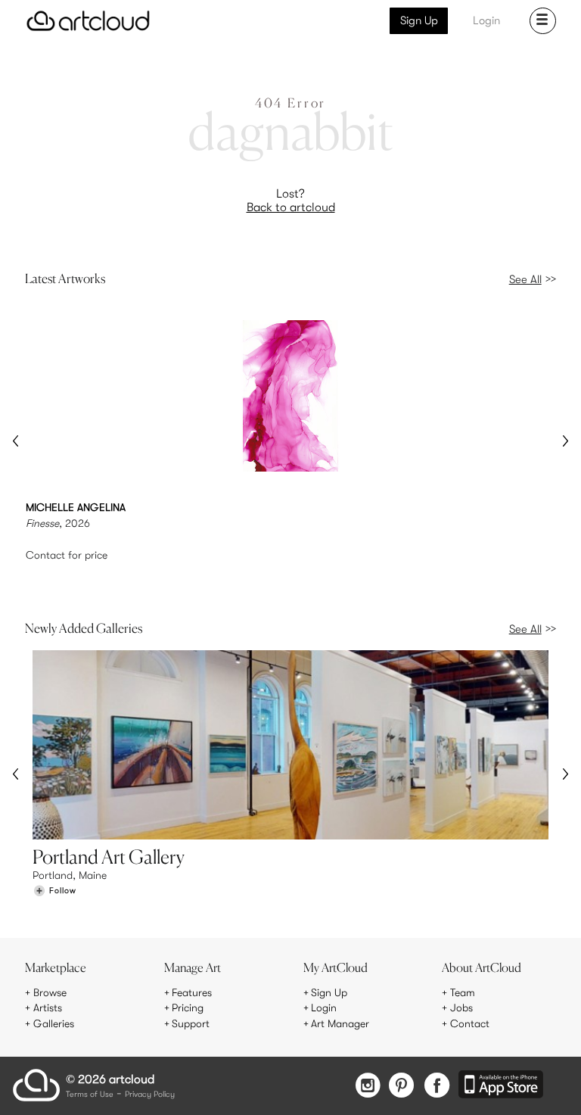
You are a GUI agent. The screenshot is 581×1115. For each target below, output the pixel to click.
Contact (469, 1023)
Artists (47, 1007)
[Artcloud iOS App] (500, 1085)
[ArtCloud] (88, 20)
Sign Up (419, 20)
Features (192, 992)
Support (191, 1023)
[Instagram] (368, 1087)
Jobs (461, 1007)
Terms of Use (89, 1095)
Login (486, 20)
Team (462, 992)
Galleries (53, 1023)
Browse (50, 992)
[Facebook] (436, 1087)
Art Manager (340, 1023)
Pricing (188, 1007)
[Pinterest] (402, 1087)
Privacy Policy (150, 1095)
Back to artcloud (291, 207)
